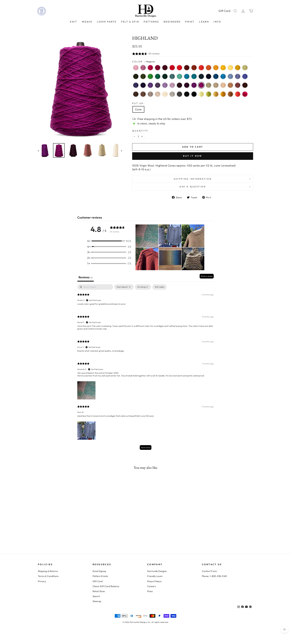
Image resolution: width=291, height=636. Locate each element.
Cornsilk (230, 68)
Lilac (172, 85)
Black (187, 94)
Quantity (140, 130)
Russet (187, 68)
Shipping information (193, 179)
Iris (245, 76)
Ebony (194, 94)
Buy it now (192, 156)
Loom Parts (107, 21)
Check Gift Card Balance (106, 586)
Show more (145, 447)
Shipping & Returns (48, 571)
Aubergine (143, 85)
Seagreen (179, 76)
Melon (209, 68)
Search (96, 596)
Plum (194, 85)
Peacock (194, 76)
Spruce (158, 76)
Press (150, 591)
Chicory (238, 76)
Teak (245, 85)
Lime (201, 94)
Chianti (158, 68)
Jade (209, 85)
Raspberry (150, 68)
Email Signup (99, 571)
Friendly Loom (155, 576)
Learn (204, 21)
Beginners (172, 21)
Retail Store (99, 591)
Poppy (201, 68)
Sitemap (97, 601)
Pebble (216, 85)
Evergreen (165, 76)
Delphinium (158, 85)
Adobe (238, 85)
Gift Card (224, 11)
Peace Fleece (154, 581)
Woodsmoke (172, 76)
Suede (150, 94)
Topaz (194, 68)
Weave (87, 21)
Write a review (206, 276)
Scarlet (179, 68)
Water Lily (136, 68)
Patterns (151, 21)
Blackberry (179, 85)
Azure (223, 76)
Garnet (165, 68)
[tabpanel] (145, 368)
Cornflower (230, 76)
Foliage (230, 94)
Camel (230, 85)
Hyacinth (136, 85)
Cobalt (216, 76)
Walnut (136, 94)
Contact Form (209, 571)
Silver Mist (172, 94)
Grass (209, 94)
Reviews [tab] (86, 277)
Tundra (245, 68)
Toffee (143, 94)
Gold (216, 68)
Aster (143, 68)
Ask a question (192, 186)
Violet (150, 85)
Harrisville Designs (157, 571)
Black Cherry (187, 85)
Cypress (136, 76)
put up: (138, 103)
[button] (109, 241)
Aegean (187, 76)
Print (189, 21)
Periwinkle (165, 85)
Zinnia (238, 94)
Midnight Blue (209, 76)
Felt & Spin (130, 21)
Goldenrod (238, 68)
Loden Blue (201, 76)
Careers (151, 586)
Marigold (223, 68)
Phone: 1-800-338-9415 (214, 576)
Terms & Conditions (48, 576)
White (165, 94)
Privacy (42, 581)
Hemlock (143, 76)
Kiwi (150, 76)
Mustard (223, 94)
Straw (216, 94)
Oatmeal (158, 94)
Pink (245, 94)
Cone (138, 109)
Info (217, 21)
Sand (223, 85)
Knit (73, 21)
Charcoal (179, 94)
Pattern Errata (100, 576)
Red (172, 68)
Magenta (201, 85)
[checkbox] (159, 287)
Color (143, 61)
